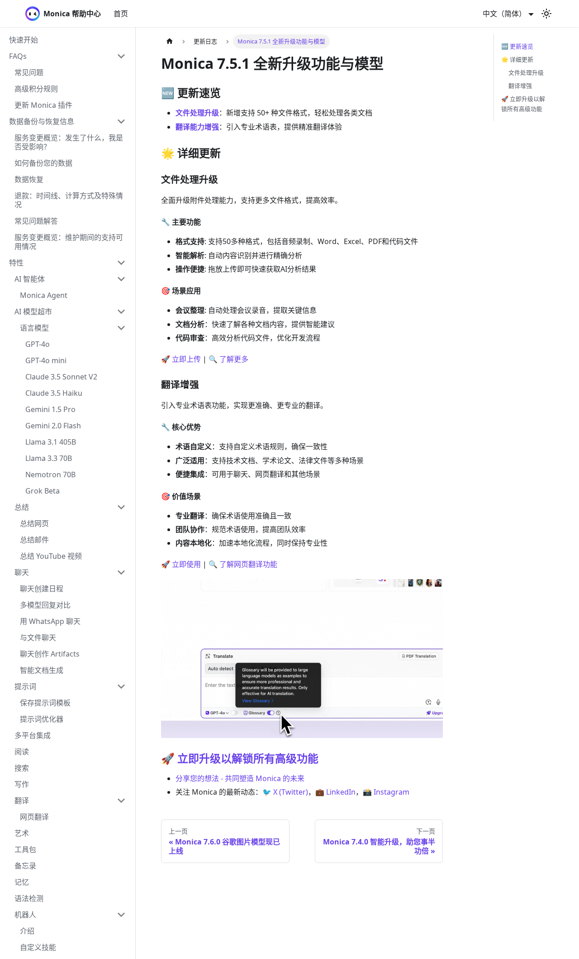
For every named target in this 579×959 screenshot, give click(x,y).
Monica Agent (43, 295)
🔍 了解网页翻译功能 (243, 564)
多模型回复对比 (45, 605)
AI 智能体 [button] (29, 279)
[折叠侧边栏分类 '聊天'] (121, 572)
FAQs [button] (18, 56)
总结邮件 (34, 540)
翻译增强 (520, 86)
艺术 (21, 833)
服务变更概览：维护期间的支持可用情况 (68, 241)
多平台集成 (32, 735)
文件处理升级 (197, 113)
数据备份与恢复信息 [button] (41, 121)
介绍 (27, 931)
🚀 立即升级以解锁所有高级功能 (239, 758)
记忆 (21, 882)
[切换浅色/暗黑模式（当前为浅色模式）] (546, 13)
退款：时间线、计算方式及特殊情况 (68, 200)
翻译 (21, 801)
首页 (121, 14)
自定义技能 (38, 947)
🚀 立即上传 (181, 359)
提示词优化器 (41, 719)
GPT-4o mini (45, 360)
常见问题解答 (36, 221)
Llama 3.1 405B (50, 442)
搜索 (21, 768)
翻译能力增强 (197, 127)
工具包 (25, 849)
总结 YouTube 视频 (51, 556)
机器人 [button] (25, 915)
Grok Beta (42, 491)
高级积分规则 (36, 89)
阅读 (21, 752)
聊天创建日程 (41, 589)
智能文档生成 (41, 670)
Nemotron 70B (50, 475)
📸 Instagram (386, 792)
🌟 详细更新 (517, 59)
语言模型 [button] (34, 328)
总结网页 (34, 523)
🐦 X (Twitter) (285, 792)
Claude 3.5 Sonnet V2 (61, 377)
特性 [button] (16, 263)
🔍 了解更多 (228, 359)
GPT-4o (37, 344)
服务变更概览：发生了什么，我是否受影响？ (68, 142)
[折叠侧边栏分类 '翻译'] (121, 800)
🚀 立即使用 (181, 564)
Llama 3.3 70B (48, 458)
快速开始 (23, 40)
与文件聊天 (38, 638)
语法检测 (28, 898)
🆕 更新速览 (517, 46)
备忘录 (25, 866)
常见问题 (28, 72)
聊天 (21, 572)
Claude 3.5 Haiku (53, 393)
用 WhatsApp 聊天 (50, 621)
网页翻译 (34, 817)
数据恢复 (28, 179)
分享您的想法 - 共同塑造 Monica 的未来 (240, 778)
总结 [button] (21, 507)
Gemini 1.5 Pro (50, 409)
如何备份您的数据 (43, 163)
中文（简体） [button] (504, 14)
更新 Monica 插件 (43, 105)
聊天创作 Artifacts (50, 654)
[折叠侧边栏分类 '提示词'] (121, 686)
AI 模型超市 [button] (33, 311)
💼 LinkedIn (335, 792)
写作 (21, 784)
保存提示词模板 (45, 703)
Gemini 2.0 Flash (53, 426)
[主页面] (169, 41)
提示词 (25, 686)
